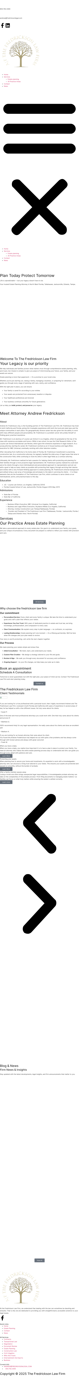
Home (6, 74)
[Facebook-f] (2, 25)
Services (7, 77)
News (6, 86)
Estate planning (13, 79)
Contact (7, 84)
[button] (39, 167)
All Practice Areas (14, 81)
